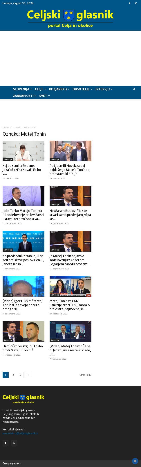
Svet (43, 96)
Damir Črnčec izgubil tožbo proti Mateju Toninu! (23, 348)
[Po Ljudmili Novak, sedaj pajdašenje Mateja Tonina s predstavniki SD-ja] (70, 151)
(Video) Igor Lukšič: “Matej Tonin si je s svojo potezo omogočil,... (22, 305)
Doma (6, 127)
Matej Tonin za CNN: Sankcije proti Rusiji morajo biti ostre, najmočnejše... (70, 305)
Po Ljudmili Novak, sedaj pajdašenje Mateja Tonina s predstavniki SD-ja (69, 170)
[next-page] (28, 375)
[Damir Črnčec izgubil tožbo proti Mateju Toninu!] (23, 331)
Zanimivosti (23, 96)
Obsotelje (81, 89)
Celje (39, 89)
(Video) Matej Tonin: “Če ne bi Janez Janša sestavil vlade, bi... (70, 350)
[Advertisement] (70, 58)
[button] (134, 89)
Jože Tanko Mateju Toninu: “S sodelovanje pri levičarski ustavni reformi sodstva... (23, 215)
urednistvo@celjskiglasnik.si (20, 433)
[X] (135, 3)
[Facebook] (129, 3)
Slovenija (21, 89)
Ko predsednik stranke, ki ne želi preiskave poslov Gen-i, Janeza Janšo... (23, 260)
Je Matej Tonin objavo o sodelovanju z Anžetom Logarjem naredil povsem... (70, 260)
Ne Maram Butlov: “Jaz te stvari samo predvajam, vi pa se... (70, 215)
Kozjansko (58, 89)
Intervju (102, 89)
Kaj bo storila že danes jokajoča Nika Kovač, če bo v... (22, 170)
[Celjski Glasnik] (70, 19)
